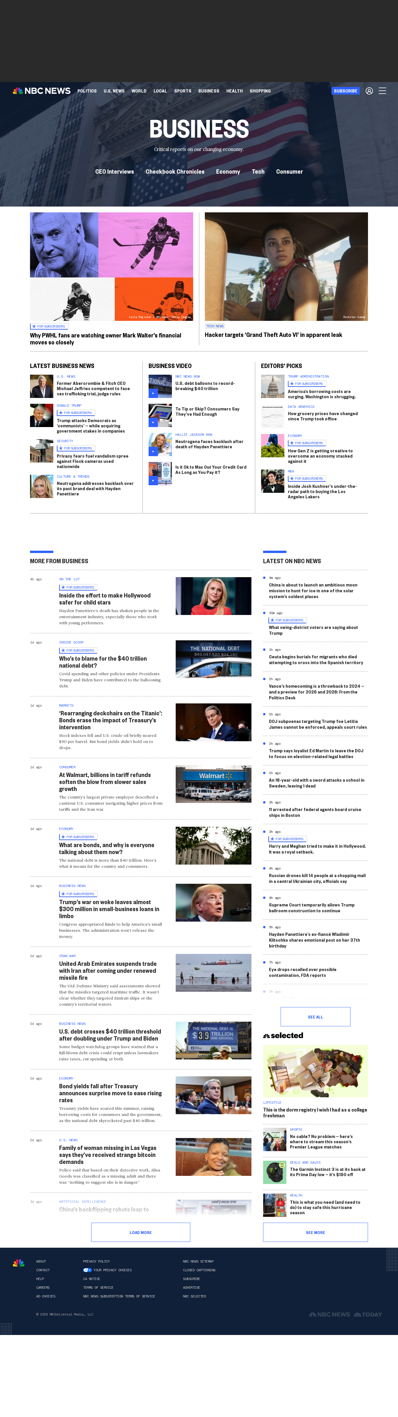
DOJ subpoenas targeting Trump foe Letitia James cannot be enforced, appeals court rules (318, 724)
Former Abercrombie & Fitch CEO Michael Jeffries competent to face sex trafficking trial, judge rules (93, 388)
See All (315, 1016)
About (41, 1261)
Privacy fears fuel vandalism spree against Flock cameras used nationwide (92, 461)
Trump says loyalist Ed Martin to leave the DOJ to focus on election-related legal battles (316, 753)
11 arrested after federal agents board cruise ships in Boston (315, 812)
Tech (258, 171)
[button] (160, 90)
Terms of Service (98, 1288)
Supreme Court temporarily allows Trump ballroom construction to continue (312, 907)
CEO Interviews (114, 171)
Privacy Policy (96, 1261)
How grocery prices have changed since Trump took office (323, 416)
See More (315, 1232)
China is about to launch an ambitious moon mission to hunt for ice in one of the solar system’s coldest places (313, 590)
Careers (43, 1288)
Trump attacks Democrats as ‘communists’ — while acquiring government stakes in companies (91, 425)
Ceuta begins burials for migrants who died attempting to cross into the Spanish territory (316, 659)
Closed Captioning (199, 1270)
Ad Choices (45, 1296)
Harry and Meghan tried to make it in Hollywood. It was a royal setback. (317, 849)
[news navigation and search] (383, 90)
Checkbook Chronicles (175, 171)
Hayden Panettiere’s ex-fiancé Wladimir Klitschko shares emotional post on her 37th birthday (314, 940)
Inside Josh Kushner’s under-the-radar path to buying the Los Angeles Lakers (322, 491)
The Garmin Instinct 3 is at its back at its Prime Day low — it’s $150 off (328, 1171)
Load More (141, 1232)
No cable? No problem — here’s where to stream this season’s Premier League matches (321, 1141)
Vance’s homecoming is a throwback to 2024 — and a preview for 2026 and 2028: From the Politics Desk (316, 692)
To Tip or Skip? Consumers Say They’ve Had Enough (207, 411)
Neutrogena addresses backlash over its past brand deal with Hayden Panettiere (95, 488)
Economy (228, 171)
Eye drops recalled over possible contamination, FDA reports (303, 972)
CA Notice (91, 1279)
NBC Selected (194, 1296)
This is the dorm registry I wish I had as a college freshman (315, 1112)
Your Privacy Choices (112, 1270)
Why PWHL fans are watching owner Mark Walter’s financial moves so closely (105, 338)
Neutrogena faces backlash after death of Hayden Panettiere (209, 443)
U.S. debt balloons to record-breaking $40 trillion (205, 385)
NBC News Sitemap (198, 1261)
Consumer (289, 171)
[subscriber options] (369, 90)
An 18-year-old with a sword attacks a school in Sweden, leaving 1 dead (316, 783)
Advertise (191, 1288)
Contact (43, 1270)
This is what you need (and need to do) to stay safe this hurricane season (325, 1207)
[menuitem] (87, 90)
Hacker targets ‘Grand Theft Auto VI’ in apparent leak (273, 334)
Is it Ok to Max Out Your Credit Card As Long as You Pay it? (210, 469)
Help (40, 1279)
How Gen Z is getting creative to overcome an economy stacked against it (320, 455)
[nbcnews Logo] (18, 1263)
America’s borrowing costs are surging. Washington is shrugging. (322, 393)
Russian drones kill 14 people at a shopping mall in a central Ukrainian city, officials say (317, 878)
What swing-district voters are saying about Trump (313, 630)
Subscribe (191, 1279)
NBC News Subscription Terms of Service (119, 1296)
